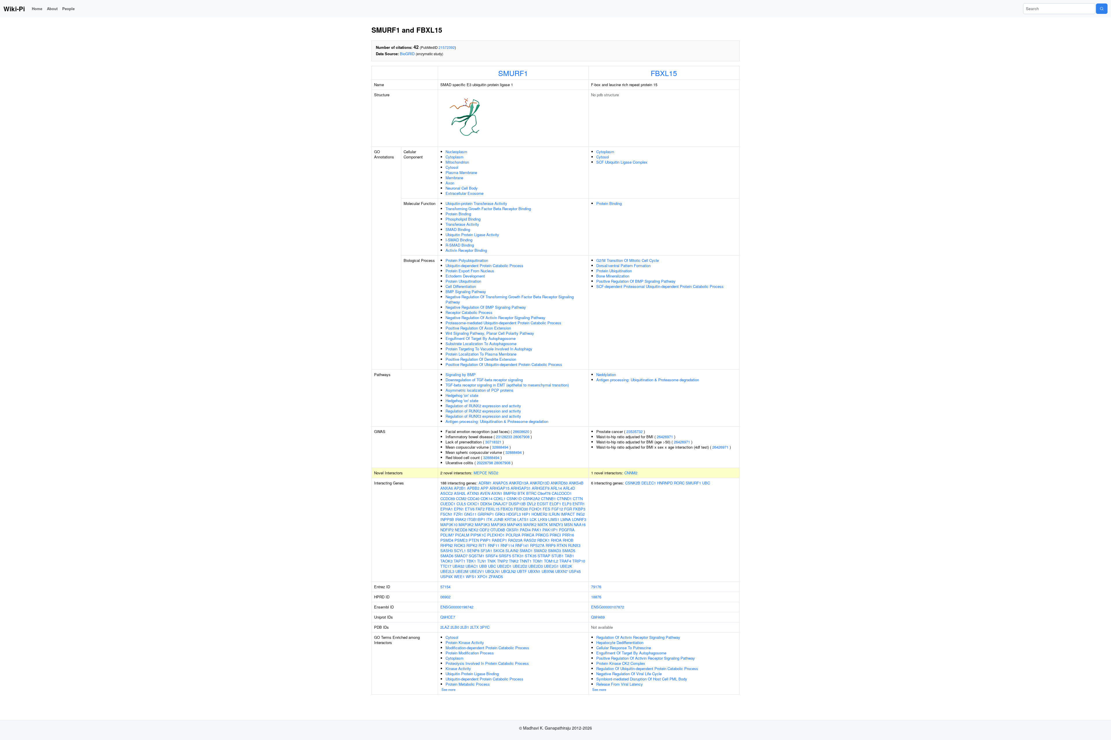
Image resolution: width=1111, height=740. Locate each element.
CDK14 (486, 498)
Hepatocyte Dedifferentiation (619, 642)
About (52, 8)
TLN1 (481, 561)
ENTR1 (579, 503)
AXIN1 (496, 493)
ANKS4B (576, 483)
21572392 (447, 47)
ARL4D (569, 488)
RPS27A (537, 545)
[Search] (1102, 8)
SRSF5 (505, 555)
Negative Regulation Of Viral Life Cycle (629, 673)
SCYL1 (460, 550)
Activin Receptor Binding (466, 250)
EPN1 (459, 509)
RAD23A (515, 540)
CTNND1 (564, 498)
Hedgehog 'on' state (462, 395)
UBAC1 (472, 566)
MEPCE (480, 473)
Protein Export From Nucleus (470, 270)
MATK (543, 524)
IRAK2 (460, 519)
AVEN (485, 493)
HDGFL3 (513, 514)
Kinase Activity (458, 668)
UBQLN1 (492, 571)
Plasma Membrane (461, 172)
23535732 (634, 431)
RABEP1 (499, 540)
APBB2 (473, 488)
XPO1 (482, 576)
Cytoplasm (454, 157)
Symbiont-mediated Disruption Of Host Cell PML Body (641, 679)
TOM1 (538, 561)
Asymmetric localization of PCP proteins (480, 390)
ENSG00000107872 (607, 607)
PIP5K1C (478, 535)
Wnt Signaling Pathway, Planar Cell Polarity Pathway (490, 333)
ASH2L (460, 493)
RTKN (562, 545)
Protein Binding (458, 214)
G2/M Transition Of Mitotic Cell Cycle (627, 260)
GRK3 (500, 514)
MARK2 (529, 524)
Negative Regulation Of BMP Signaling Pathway (486, 307)
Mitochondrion (457, 162)
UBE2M (461, 571)
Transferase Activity (462, 224)
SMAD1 (526, 550)
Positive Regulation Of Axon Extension (478, 328)
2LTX (474, 627)
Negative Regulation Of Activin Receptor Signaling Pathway (495, 317)
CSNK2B (632, 483)
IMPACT (568, 514)
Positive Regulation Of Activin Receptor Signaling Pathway (645, 658)
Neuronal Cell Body (462, 188)
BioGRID (407, 53)
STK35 (530, 555)
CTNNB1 (548, 498)
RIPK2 (471, 545)
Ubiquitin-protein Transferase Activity (476, 203)
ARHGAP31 (521, 488)
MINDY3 (556, 524)
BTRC (531, 493)
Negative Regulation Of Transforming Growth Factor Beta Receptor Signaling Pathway (510, 299)
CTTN (578, 498)
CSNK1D (514, 498)
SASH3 (446, 550)
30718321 (493, 442)
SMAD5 (568, 550)
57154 (445, 586)
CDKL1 (499, 498)
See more (448, 689)
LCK (533, 519)
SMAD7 (461, 555)
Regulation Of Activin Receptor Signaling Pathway (638, 637)
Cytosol (452, 167)
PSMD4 (446, 540)
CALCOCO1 (562, 493)
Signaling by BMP (461, 374)
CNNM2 (630, 473)
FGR (568, 509)
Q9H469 (598, 617)
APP (484, 488)
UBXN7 (561, 571)
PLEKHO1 (496, 535)
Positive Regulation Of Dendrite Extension (481, 359)
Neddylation (606, 374)
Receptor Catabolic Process (469, 312)
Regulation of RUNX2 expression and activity (483, 405)
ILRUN (554, 514)
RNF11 (493, 545)
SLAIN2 (511, 550)
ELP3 (566, 503)
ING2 (580, 514)
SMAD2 (540, 550)
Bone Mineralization (612, 276)
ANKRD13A (519, 483)
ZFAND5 (496, 576)
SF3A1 (486, 550)
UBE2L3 (447, 571)
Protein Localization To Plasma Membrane (481, 354)
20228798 (485, 462)
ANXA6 (446, 488)
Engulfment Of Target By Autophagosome (481, 338)
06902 (445, 597)
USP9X (446, 576)
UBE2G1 (551, 566)
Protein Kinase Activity (465, 642)
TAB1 (569, 555)
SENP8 (473, 550)
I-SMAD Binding (459, 240)
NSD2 (493, 473)
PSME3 (461, 540)
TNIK (491, 561)
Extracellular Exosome (464, 193)
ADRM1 (485, 483)
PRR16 (568, 535)
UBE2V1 (477, 571)
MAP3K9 (498, 524)
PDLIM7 (447, 535)
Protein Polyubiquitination (467, 260)
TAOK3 (446, 561)
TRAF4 (565, 561)
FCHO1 (535, 509)
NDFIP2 (447, 529)
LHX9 (542, 519)
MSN (568, 524)
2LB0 (454, 627)
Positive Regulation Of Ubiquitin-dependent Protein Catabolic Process (504, 364)
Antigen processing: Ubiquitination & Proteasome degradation (497, 421)
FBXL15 (664, 73)
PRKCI (555, 535)
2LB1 (464, 627)
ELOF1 (555, 503)
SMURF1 (513, 73)
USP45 (575, 571)
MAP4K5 (514, 524)
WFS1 (471, 576)
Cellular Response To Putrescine (623, 647)
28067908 (521, 436)
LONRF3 (579, 519)
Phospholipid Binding (463, 219)
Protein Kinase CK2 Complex (620, 663)
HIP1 (526, 514)
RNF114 (507, 545)
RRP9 (551, 545)
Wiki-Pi (14, 9)
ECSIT (542, 503)
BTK (521, 493)
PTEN (474, 540)
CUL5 (461, 503)
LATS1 (523, 519)
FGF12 (557, 509)
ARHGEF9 (540, 488)
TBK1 (471, 561)
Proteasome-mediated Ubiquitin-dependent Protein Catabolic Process (503, 322)
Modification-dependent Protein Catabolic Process (487, 647)
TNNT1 (525, 561)
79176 (596, 586)
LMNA (565, 519)
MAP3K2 (466, 524)
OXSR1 (512, 529)
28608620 (521, 431)
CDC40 (473, 498)
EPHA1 (446, 509)
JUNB (498, 519)
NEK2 (473, 529)
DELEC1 (648, 483)
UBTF (522, 571)
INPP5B (447, 519)
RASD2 (530, 540)
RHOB (568, 540)
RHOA (556, 540)
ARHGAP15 (499, 488)
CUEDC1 (447, 503)
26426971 (665, 436)
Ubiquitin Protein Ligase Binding (472, 673)
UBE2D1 (504, 566)
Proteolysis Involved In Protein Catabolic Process (487, 663)
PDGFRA (567, 529)
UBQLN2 (508, 571)
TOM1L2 (551, 561)
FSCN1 (446, 514)
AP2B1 (460, 488)
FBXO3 (507, 509)
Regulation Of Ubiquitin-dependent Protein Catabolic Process (647, 668)
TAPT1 (459, 561)
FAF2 (480, 509)
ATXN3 (473, 493)
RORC (679, 483)
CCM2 (461, 498)
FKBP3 (579, 509)
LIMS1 (553, 519)
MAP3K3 (482, 524)
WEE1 (459, 576)
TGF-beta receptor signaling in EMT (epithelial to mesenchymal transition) (507, 385)
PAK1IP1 (550, 529)
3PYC (485, 627)
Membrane (454, 177)
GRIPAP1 (486, 514)
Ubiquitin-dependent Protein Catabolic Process (484, 265)
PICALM (462, 535)
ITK (489, 519)
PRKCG (542, 535)
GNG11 (470, 514)
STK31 (518, 555)
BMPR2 (509, 493)
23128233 (504, 436)
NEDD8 (461, 529)
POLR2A (513, 535)
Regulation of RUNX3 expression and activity (483, 416)
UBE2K (566, 566)
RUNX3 (574, 545)
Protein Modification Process (470, 653)
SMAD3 (554, 550)
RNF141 (522, 545)
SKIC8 (498, 550)
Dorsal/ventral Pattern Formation (623, 265)
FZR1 (458, 514)
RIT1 (483, 545)
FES (546, 509)
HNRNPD (665, 483)
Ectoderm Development (465, 276)
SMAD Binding (458, 229)
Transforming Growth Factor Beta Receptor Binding (488, 208)
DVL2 (531, 503)
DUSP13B (517, 503)
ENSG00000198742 (456, 607)
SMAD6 (446, 555)
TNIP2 (502, 561)
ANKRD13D (539, 483)
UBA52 (458, 566)
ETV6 (469, 509)
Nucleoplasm (456, 151)
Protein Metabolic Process (468, 684)
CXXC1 (473, 503)
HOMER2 (539, 514)
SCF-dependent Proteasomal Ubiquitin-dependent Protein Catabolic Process (660, 286)
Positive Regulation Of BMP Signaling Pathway (636, 281)
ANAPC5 (500, 483)
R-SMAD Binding (460, 245)
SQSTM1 (476, 555)
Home (37, 8)
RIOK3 (459, 545)
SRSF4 (491, 555)
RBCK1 (543, 540)
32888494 (500, 447)
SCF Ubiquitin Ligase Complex (622, 162)
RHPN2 (446, 545)
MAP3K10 (448, 524)
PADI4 (525, 529)
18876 (596, 597)
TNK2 (513, 561)
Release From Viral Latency (619, 684)
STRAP (544, 555)
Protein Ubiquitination (463, 281)
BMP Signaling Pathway (466, 291)
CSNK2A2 (531, 498)
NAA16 (580, 524)
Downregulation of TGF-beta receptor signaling (484, 379)
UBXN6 (548, 571)
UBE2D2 (520, 566)
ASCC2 (446, 493)
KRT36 (510, 519)
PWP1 (485, 540)
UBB (483, 566)
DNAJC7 (500, 503)
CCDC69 (447, 498)
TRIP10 (578, 561)
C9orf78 (544, 493)
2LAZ (444, 627)
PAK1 (536, 529)
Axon (450, 183)
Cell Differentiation (461, 286)
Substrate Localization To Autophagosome (481, 343)
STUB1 (557, 555)
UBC (492, 566)
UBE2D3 (535, 566)
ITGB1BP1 (476, 519)
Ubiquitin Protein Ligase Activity (472, 234)
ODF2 (484, 529)
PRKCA (528, 535)
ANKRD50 (559, 483)
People (68, 8)
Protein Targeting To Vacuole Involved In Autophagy (489, 349)
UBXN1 (534, 571)
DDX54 (486, 503)
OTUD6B (497, 529)
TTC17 (445, 566)
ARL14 (556, 488)
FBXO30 (521, 509)
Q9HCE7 (447, 617)
